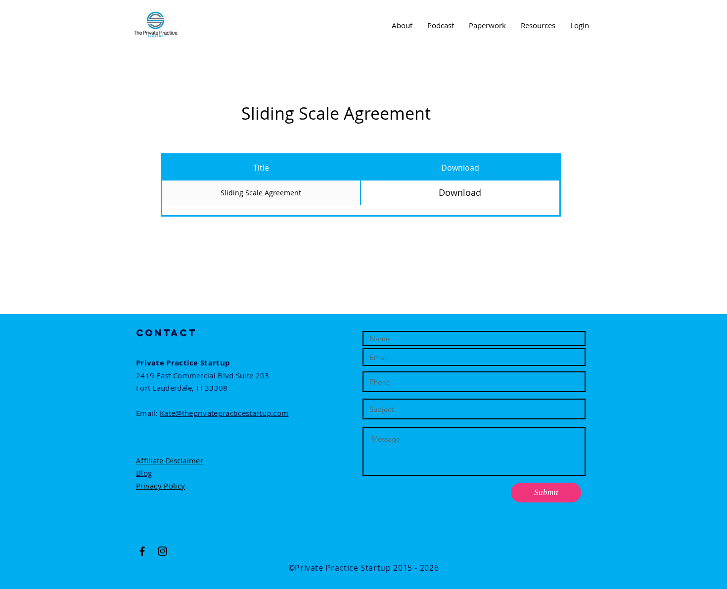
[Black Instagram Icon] (162, 551)
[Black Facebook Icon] (142, 551)
